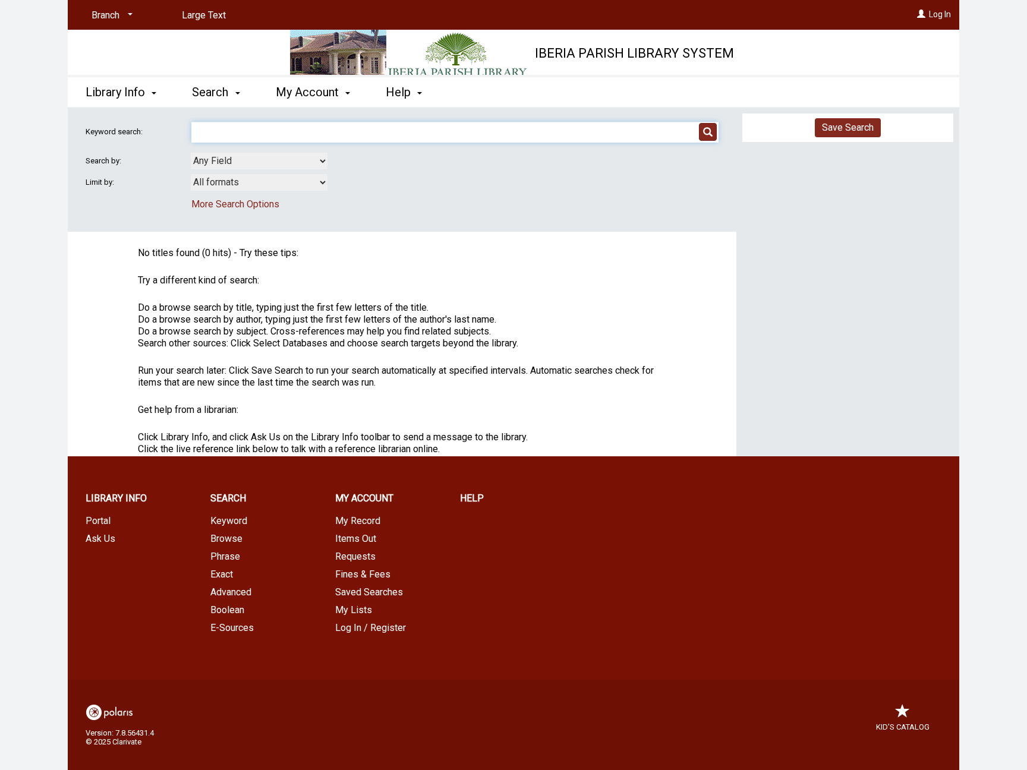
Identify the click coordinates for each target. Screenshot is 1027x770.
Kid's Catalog (903, 726)
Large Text (204, 15)
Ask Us (100, 538)
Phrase (225, 556)
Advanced (230, 592)
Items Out (355, 538)
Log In (940, 14)
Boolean (227, 610)
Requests (355, 556)
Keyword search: (115, 131)
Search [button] (211, 92)
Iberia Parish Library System (634, 53)
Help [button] (400, 92)
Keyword (228, 520)
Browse (226, 538)
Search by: (104, 160)
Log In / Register (370, 627)
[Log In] (921, 14)
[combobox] (259, 161)
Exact (221, 574)
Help (472, 498)
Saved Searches (369, 592)
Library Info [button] (117, 92)
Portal (98, 520)
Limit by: (101, 182)
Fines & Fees (362, 574)
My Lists (353, 610)
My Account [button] (309, 92)
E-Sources (232, 627)
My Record (357, 520)
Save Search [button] (848, 127)
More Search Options (235, 204)
